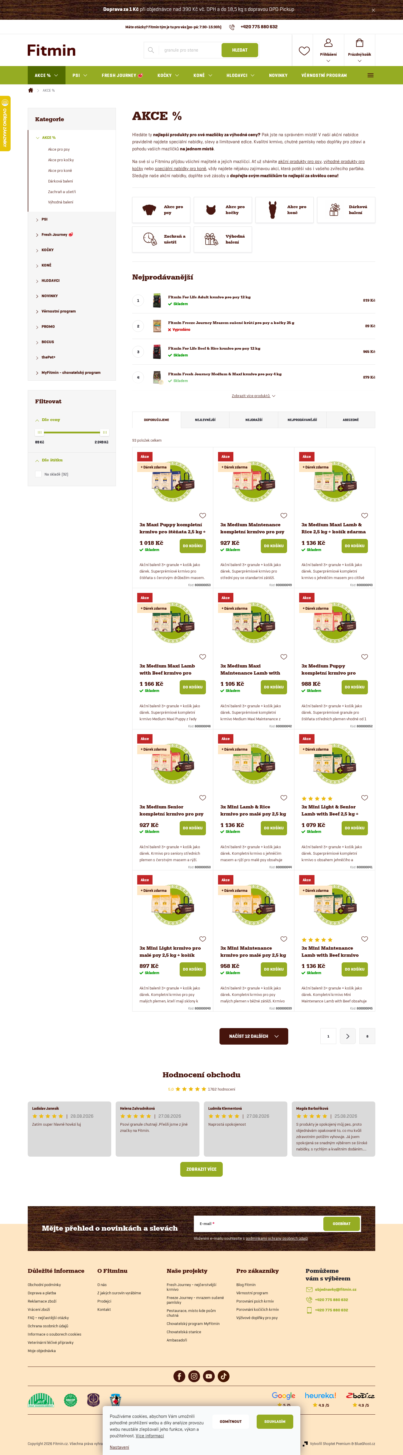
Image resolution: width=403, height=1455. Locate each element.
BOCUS (48, 341)
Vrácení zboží (39, 1309)
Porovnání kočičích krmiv (257, 1309)
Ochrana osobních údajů (48, 1326)
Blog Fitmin (245, 1284)
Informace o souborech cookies (54, 1334)
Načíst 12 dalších (249, 1036)
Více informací (150, 1435)
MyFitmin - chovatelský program (71, 372)
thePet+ (48, 357)
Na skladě (56, 474)
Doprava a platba (42, 1292)
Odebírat (341, 1223)
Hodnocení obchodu (201, 1074)
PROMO (48, 326)
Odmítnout (231, 1421)
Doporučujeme (156, 419)
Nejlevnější (205, 419)
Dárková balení (60, 181)
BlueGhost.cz (365, 1443)
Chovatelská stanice (184, 1331)
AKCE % (49, 137)
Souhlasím (275, 1421)
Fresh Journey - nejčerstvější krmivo (191, 1287)
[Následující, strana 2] (348, 1036)
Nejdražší (253, 419)
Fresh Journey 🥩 (57, 234)
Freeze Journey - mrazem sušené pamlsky (195, 1300)
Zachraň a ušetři (62, 191)
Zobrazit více (201, 1169)
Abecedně (351, 419)
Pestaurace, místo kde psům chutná (191, 1313)
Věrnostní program (59, 311)
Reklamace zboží (42, 1301)
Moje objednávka (42, 1350)
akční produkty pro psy (300, 161)
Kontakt (104, 1309)
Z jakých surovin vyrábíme (119, 1292)
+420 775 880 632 (331, 1299)
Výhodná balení (60, 202)
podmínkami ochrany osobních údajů (277, 1238)
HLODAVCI (51, 280)
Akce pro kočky (61, 159)
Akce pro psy (59, 149)
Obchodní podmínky (44, 1284)
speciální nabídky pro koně (180, 168)
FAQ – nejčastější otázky (48, 1317)
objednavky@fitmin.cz (335, 1289)
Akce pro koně (60, 170)
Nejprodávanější (302, 419)
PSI (44, 219)
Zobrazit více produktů (251, 395)
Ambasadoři (177, 1340)
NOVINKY (50, 295)
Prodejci (104, 1301)
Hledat (240, 50)
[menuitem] (46, 75)
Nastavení (119, 1447)
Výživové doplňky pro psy (257, 1317)
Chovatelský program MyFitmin (193, 1323)
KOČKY (48, 249)
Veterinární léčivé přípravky (50, 1342)
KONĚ (46, 265)
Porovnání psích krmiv (255, 1301)
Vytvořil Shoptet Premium (330, 1443)
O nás (102, 1284)
